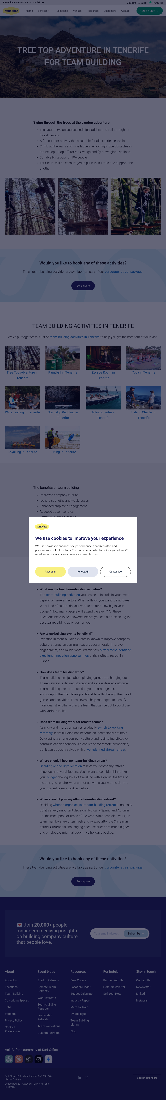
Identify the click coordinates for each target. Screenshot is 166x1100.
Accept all (50, 571)
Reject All (83, 571)
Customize (115, 571)
